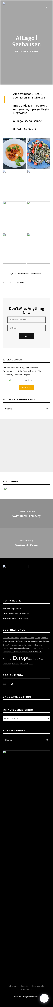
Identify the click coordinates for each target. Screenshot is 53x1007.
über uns (26, 387)
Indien (37, 638)
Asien (19, 641)
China (5, 645)
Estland (23, 638)
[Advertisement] (26, 445)
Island (22, 664)
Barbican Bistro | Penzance (15, 618)
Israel (33, 641)
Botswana (15, 664)
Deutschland (22, 51)
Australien (34, 659)
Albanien (31, 645)
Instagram (4, 684)
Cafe (14, 274)
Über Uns (13, 986)
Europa (34, 51)
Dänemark (30, 638)
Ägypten (46, 641)
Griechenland (8, 652)
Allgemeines (44, 648)
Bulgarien (29, 664)
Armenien (44, 638)
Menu (47, 6)
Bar (9, 274)
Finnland (11, 645)
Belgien (39, 641)
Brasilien (29, 648)
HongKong (7, 664)
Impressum (26, 989)
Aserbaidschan (21, 645)
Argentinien (7, 659)
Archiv (36, 648)
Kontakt (24, 986)
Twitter (12, 684)
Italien (6, 638)
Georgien (11, 641)
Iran (15, 648)
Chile (17, 638)
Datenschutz (38, 986)
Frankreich (21, 648)
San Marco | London (12, 608)
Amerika (26, 641)
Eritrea (12, 638)
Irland (5, 641)
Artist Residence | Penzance (16, 613)
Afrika (41, 659)
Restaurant (36, 274)
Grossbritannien (20, 652)
